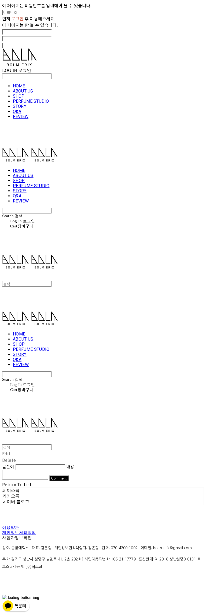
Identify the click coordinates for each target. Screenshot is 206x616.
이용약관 (10, 527)
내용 (70, 466)
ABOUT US (23, 91)
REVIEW (20, 116)
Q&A (17, 111)
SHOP (19, 96)
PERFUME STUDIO (31, 101)
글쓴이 (8, 466)
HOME (19, 85)
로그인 (17, 18)
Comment (59, 478)
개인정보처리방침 (19, 532)
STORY (19, 106)
